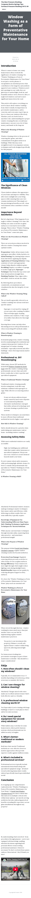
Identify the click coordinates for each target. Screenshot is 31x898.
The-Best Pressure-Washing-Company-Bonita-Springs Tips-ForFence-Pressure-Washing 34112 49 (14, 4)
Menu (3, 9)
